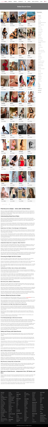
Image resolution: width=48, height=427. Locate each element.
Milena (2, 119)
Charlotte (3, 23)
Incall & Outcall (11, 417)
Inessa (2, 55)
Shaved (17, 395)
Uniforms (10, 410)
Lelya (2, 199)
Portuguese (34, 392)
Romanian (33, 393)
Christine (3, 103)
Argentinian (26, 401)
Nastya (20, 103)
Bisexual (17, 392)
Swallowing (10, 409)
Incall (9, 415)
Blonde (41, 399)
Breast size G (34, 410)
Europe (41, 408)
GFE (1, 417)
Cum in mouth (3, 402)
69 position (2, 393)
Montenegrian (26, 417)
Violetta (11, 87)
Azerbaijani (26, 402)
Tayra (11, 39)
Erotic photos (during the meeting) (4, 412)
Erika (20, 23)
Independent (34, 421)
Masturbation (10, 394)
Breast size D (34, 407)
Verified (15, 1)
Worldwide (41, 409)
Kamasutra (10, 393)
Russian (33, 394)
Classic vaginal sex (3, 399)
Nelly (29, 23)
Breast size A (34, 403)
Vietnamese (34, 400)
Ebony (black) (26, 393)
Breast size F (34, 409)
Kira (20, 71)
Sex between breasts (12, 402)
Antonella (21, 151)
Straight (10, 420)
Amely (20, 39)
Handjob (10, 392)
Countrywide (42, 407)
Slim (17, 405)
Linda (11, 183)
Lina (28, 199)
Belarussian (26, 403)
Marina (11, 199)
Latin (25, 395)
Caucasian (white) (27, 394)
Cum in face (2, 401)
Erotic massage (3, 410)
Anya (2, 87)
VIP (25, 1)
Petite (17, 403)
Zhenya (11, 23)
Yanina (2, 183)
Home (6, 1)
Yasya (29, 55)
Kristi (20, 167)
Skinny (17, 404)
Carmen (29, 87)
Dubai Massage (42, 421)
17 (9, 204)
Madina (20, 119)
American (25, 400)
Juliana (11, 71)
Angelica (3, 71)
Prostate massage (11, 398)
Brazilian (25, 404)
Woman (17, 415)
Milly (11, 55)
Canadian (25, 407)
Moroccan (25, 418)
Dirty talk (2, 407)
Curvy (17, 402)
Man (17, 414)
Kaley (11, 167)
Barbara (20, 183)
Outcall (10, 416)
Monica (11, 103)
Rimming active (11, 399)
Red (40, 402)
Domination (2, 408)
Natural (17, 396)
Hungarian (25, 411)
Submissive (10, 408)
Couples (2, 400)
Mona (2, 151)
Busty (17, 401)
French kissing (3, 416)
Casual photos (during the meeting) (4, 398)
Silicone (33, 416)
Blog (41, 1)
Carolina (3, 135)
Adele (11, 119)
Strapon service (11, 406)
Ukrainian (33, 398)
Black (41, 401)
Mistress (10, 395)
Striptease (10, 407)
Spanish (33, 395)
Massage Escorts (42, 417)
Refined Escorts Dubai (43, 418)
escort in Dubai (28, 297)
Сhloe (2, 39)
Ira (28, 183)
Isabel (20, 135)
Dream (20, 55)
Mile (11, 151)
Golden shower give (4, 418)
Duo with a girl (3, 409)
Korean (25, 415)
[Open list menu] (37, 83)
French (25, 409)
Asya (11, 135)
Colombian (26, 408)
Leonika (20, 87)
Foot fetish (2, 415)
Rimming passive (11, 400)
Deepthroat (2, 406)
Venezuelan (34, 399)
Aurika (29, 151)
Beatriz (29, 103)
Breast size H (34, 411)
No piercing (18, 411)
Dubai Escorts (42, 416)
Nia (28, 119)
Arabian (17, 421)
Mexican (25, 416)
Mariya (29, 39)
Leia (2, 167)
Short (41, 393)
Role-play (10, 401)
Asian (25, 392)
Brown (41, 400)
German (25, 410)
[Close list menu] (37, 15)
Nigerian (25, 419)
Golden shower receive (4, 419)
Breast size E (34, 408)
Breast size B (34, 404)
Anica (20, 199)
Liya (28, 71)
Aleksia (29, 167)
